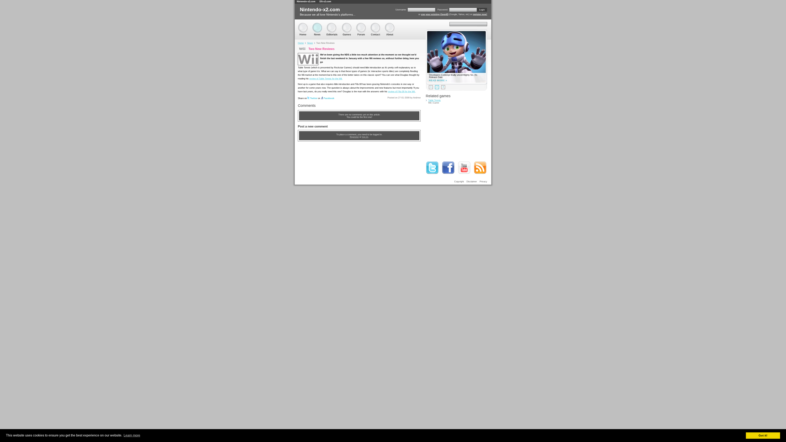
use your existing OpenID (434, 14)
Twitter (313, 98)
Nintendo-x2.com (306, 1)
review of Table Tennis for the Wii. (325, 78)
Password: (442, 9)
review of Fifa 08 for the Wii (401, 91)
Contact (375, 24)
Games (347, 24)
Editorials (332, 24)
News (317, 24)
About (390, 24)
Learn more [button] (132, 435)
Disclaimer (471, 181)
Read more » (438, 80)
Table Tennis (434, 100)
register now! (480, 14)
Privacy (483, 181)
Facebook (329, 98)
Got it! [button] (763, 435)
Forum (361, 24)
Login (482, 10)
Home (303, 24)
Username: (401, 9)
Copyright (459, 181)
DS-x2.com (325, 1)
